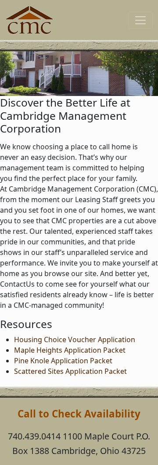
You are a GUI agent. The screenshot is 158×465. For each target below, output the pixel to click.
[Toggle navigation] (140, 20)
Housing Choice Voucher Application (74, 339)
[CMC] (29, 20)
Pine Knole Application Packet (63, 360)
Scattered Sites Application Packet (70, 371)
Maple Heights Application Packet (70, 350)
